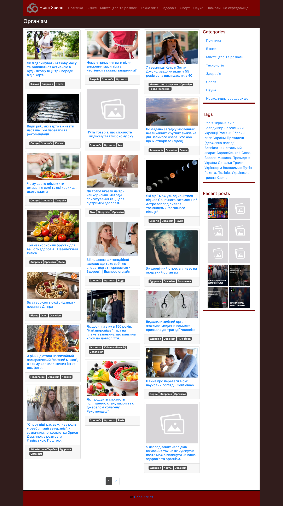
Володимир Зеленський (224, 128)
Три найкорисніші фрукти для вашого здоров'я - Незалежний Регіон (52, 249)
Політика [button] (75, 8)
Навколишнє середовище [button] (228, 8)
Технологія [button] (149, 8)
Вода (61, 262)
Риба (121, 420)
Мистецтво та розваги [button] (118, 8)
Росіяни (225, 133)
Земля (183, 150)
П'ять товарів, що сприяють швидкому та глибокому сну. (110, 134)
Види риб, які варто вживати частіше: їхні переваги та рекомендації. (50, 130)
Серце (34, 143)
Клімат (34, 84)
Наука (179, 220)
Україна (220, 123)
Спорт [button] (185, 8)
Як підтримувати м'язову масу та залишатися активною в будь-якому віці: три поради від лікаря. (52, 69)
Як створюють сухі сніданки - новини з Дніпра (51, 304)
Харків (222, 178)
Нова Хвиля (50, 7)
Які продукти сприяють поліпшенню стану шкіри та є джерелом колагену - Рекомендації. (110, 405)
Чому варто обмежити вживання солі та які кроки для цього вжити (52, 188)
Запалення (96, 351)
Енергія (94, 79)
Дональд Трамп (230, 163)
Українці (211, 133)
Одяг (44, 315)
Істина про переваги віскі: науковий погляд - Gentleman (170, 383)
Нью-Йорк (184, 338)
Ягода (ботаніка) (160, 88)
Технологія (156, 150)
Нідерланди (37, 376)
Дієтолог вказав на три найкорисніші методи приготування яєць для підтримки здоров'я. (106, 197)
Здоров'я (47, 84)
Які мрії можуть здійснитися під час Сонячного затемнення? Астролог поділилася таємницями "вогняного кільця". (171, 204)
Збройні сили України (43, 449)
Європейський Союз (233, 153)
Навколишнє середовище (227, 98)
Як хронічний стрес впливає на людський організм (171, 270)
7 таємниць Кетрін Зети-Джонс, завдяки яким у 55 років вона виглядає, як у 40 (169, 71)
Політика (213, 40)
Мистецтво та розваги (164, 84)
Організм (50, 262)
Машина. (225, 158)
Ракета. (210, 173)
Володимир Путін (237, 168)
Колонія (66, 376)
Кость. (60, 84)
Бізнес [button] (91, 8)
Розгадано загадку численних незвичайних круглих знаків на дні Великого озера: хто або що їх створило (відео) (171, 135)
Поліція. (224, 173)
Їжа (120, 145)
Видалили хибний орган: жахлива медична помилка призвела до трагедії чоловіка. (171, 326)
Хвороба (60, 200)
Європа (210, 158)
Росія (208, 123)
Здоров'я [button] (169, 8)
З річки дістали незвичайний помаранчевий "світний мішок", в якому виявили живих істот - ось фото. (52, 362)
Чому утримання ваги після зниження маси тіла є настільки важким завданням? (112, 66)
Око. (93, 212)
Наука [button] (198, 8)
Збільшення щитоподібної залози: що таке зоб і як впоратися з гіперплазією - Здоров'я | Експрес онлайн (108, 266)
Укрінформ (213, 168)
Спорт (211, 82)
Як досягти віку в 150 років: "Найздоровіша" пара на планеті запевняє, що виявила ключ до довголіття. (111, 332)
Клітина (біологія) (115, 347)
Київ (230, 123)
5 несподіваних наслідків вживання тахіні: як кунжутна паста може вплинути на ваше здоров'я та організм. (171, 453)
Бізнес (34, 315)
